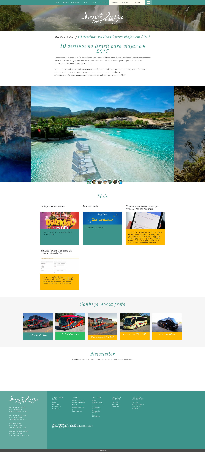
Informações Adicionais (116, 405)
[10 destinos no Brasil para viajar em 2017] (89, 181)
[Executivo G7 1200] (102, 326)
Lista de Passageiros (96, 416)
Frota (94, 400)
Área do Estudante (98, 405)
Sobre (54, 402)
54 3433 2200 (17, 409)
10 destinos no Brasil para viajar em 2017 (113, 37)
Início (57, 2)
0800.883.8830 (72, 424)
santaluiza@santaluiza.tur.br (18, 411)
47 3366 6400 (17, 433)
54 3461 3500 (17, 417)
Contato (85, 2)
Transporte (125, 2)
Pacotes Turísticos (78, 400)
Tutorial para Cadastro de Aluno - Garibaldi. (55, 250)
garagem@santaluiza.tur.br (17, 419)
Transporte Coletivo (96, 412)
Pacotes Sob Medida (78, 402)
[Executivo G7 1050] (135, 326)
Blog (94, 2)
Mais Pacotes (76, 405)
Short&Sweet (102, 450)
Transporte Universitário (96, 408)
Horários (104, 2)
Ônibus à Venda (97, 402)
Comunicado (87, 206)
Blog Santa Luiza (64, 37)
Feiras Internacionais (77, 410)
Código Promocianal (47, 206)
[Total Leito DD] (38, 326)
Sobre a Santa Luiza (71, 2)
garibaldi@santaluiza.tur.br (17, 427)
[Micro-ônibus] (167, 326)
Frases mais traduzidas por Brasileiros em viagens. (144, 206)
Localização (56, 409)
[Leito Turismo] (70, 326)
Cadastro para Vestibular (136, 407)
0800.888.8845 (87, 426)
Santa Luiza (102, 18)
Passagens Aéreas (78, 407)
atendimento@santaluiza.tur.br (19, 435)
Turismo (114, 2)
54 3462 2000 (17, 425)
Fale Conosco (56, 406)
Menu (148, 2)
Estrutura (55, 404)
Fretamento (138, 2)
